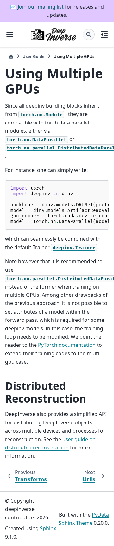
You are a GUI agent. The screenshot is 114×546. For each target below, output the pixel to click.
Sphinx (48, 528)
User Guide (33, 56)
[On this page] (104, 34)
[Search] (89, 34)
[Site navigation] (9, 34)
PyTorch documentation (67, 344)
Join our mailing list (41, 6)
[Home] (11, 56)
